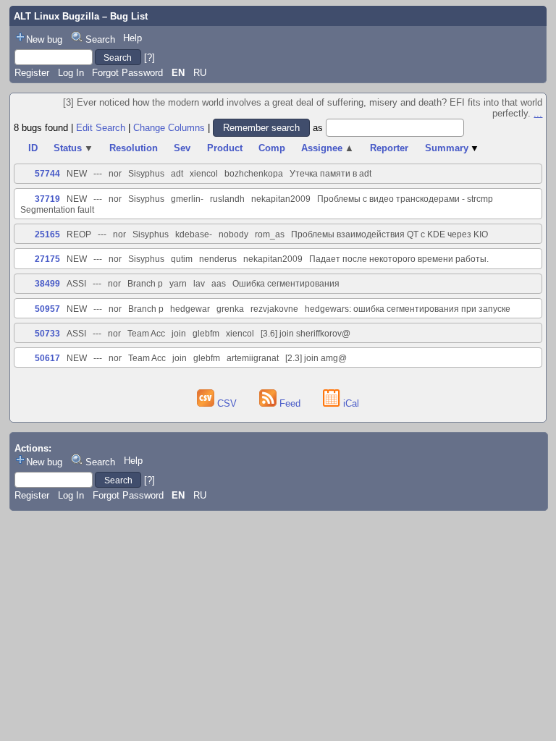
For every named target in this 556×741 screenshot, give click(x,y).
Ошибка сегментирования (286, 284)
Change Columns (169, 127)
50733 (47, 334)
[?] (149, 57)
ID (33, 148)
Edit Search (100, 127)
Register (31, 72)
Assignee (327, 148)
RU (199, 72)
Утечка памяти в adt (330, 174)
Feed (290, 403)
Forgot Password (127, 72)
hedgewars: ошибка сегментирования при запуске (407, 309)
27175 (47, 259)
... (538, 113)
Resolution (133, 148)
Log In (71, 72)
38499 (47, 284)
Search (100, 39)
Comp (271, 148)
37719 (47, 199)
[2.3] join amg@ (316, 358)
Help (132, 38)
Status (73, 148)
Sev (182, 148)
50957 (47, 309)
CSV (227, 403)
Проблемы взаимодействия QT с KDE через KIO (389, 234)
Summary (452, 148)
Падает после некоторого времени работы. (399, 259)
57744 (47, 174)
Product (225, 148)
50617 (47, 358)
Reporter (389, 148)
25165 (47, 234)
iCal (349, 403)
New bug (44, 39)
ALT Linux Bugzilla (56, 16)
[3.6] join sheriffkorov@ (305, 334)
